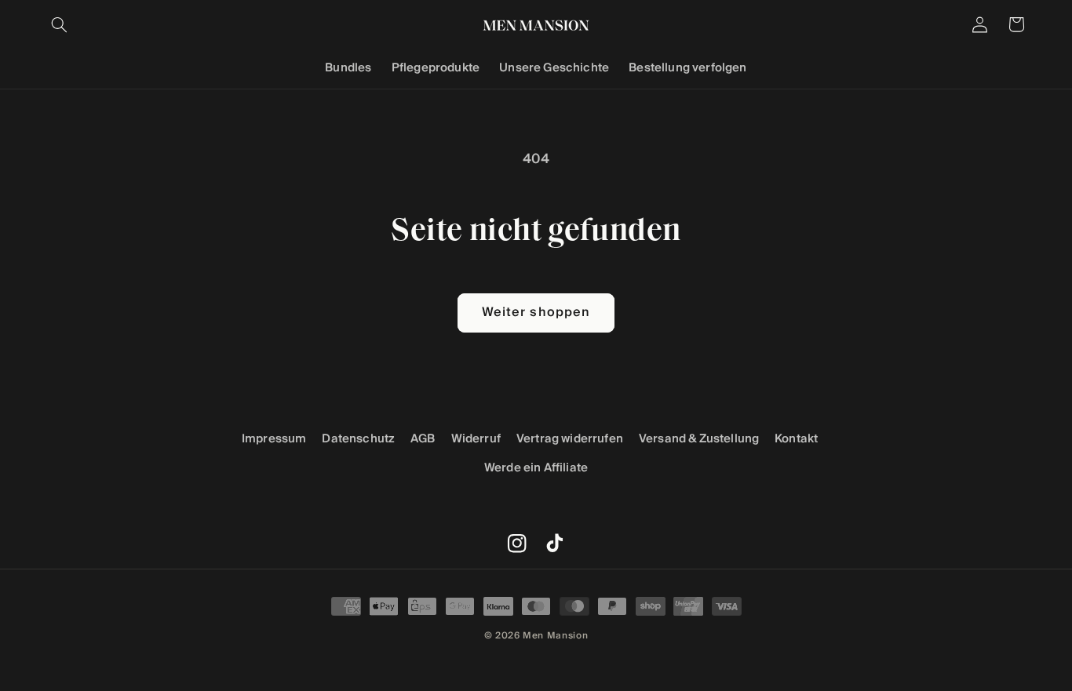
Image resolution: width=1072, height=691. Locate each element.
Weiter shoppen (536, 312)
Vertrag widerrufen (569, 439)
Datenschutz (358, 439)
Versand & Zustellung (699, 439)
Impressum (274, 439)
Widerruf (476, 439)
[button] (60, 24)
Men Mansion (555, 635)
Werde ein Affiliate (536, 468)
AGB (423, 439)
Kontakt (796, 439)
